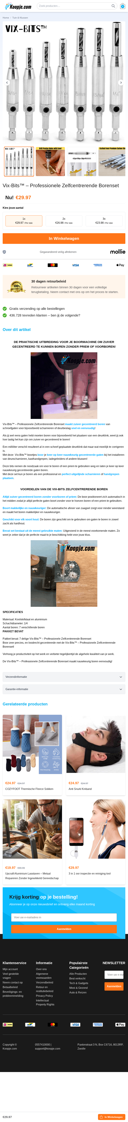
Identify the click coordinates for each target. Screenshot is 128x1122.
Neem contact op (13, 982)
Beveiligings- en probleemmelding (13, 993)
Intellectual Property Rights (45, 1002)
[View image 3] (81, 161)
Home (6, 17)
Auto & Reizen (77, 992)
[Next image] (121, 83)
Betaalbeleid (10, 987)
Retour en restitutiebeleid (44, 989)
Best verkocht (77, 978)
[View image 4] (113, 161)
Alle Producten (78, 973)
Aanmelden (64, 929)
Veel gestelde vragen (11, 975)
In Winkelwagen (64, 238)
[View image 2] (50, 161)
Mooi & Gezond (78, 987)
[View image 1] (19, 161)
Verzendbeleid (44, 982)
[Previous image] (7, 83)
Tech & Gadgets (78, 983)
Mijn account (10, 969)
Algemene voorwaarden (44, 975)
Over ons (41, 969)
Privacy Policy (44, 995)
